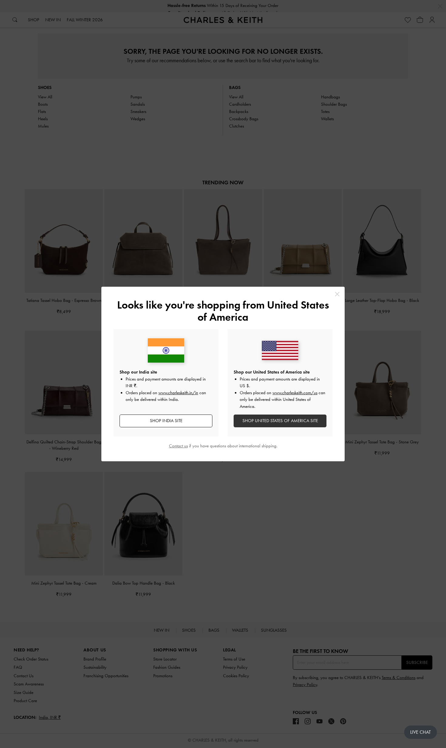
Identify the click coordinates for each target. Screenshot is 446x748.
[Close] (337, 294)
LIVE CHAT (420, 732)
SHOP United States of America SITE (280, 420)
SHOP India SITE (166, 420)
